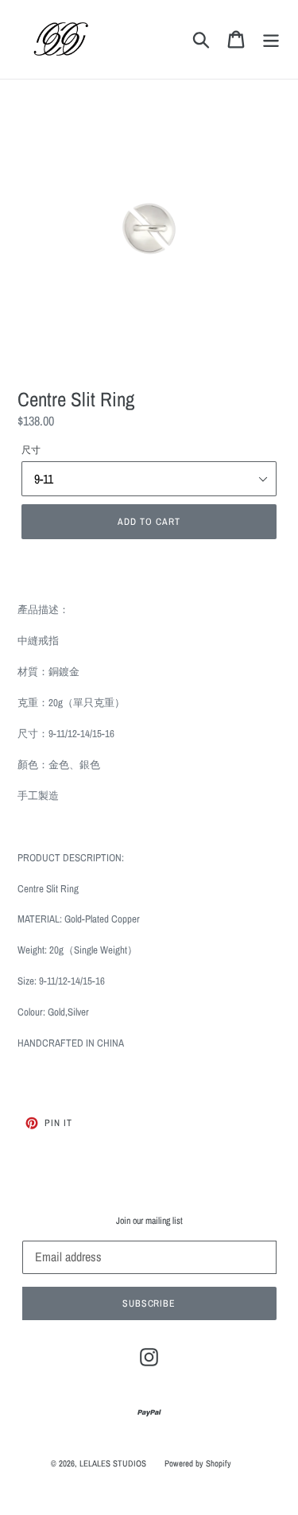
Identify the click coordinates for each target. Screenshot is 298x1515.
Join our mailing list (149, 1220)
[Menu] (270, 39)
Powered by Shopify (197, 1463)
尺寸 (31, 450)
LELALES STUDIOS (112, 1463)
